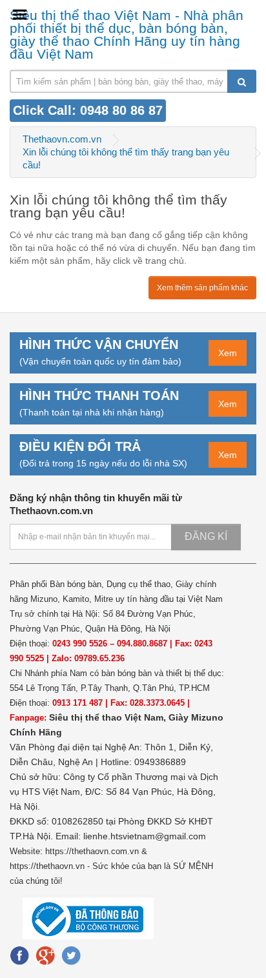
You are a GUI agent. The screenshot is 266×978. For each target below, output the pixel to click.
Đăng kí (206, 536)
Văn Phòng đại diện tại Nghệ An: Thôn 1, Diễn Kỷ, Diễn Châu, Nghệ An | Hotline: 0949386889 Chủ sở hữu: (111, 762)
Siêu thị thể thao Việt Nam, (109, 717)
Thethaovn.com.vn (62, 139)
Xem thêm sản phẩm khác (202, 287)
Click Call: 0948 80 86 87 (88, 110)
